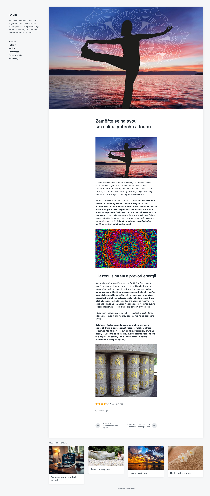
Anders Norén (130, 489)
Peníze (12, 48)
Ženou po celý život (101, 469)
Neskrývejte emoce (180, 473)
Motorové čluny (138, 473)
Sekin (13, 15)
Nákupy (12, 45)
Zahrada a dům (15, 55)
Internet (12, 41)
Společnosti (14, 52)
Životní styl (13, 59)
